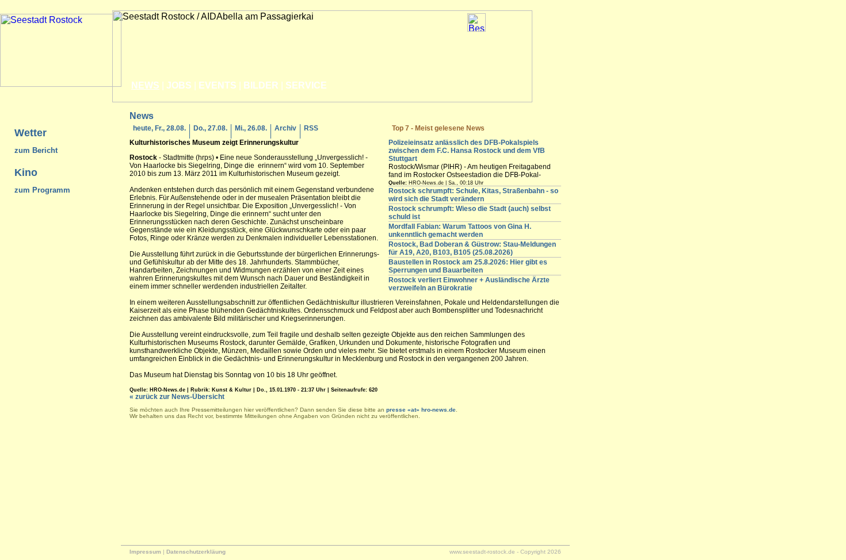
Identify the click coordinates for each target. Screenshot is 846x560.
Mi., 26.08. (251, 128)
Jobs (179, 85)
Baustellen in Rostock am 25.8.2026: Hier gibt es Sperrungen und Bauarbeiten (467, 266)
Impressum (145, 552)
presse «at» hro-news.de (421, 409)
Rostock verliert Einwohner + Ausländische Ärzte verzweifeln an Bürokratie (469, 284)
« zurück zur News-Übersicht (176, 397)
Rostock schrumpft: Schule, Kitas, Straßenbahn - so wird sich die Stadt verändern (473, 195)
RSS (311, 128)
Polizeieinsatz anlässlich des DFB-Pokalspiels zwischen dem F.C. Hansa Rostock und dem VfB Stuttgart (466, 151)
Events (218, 85)
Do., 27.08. (210, 128)
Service (306, 85)
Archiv (285, 128)
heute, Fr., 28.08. (159, 128)
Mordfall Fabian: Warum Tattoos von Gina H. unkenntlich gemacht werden (459, 231)
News (145, 85)
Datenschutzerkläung (196, 552)
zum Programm (42, 190)
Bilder (261, 85)
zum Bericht (36, 150)
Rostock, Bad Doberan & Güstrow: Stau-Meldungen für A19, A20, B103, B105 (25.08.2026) (472, 248)
